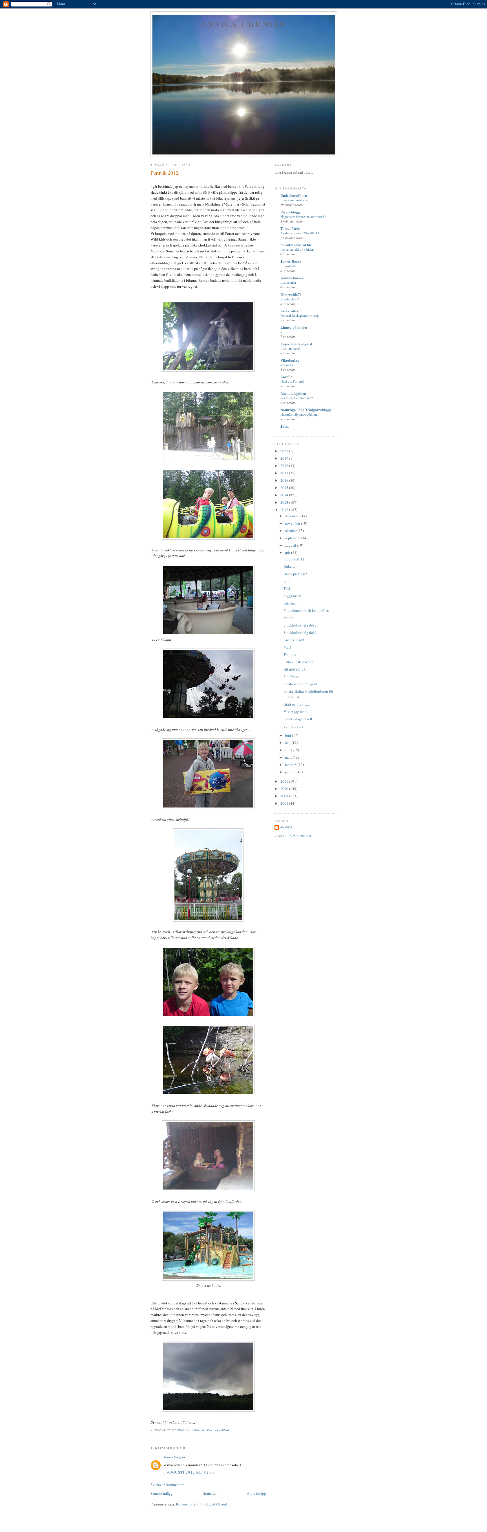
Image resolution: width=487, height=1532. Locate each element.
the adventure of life (296, 244)
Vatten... (290, 617)
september (293, 537)
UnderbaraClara (293, 195)
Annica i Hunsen (243, 24)
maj (288, 742)
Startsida (209, 1493)
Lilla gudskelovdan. (299, 661)
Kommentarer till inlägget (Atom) (201, 1504)
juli (288, 552)
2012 (284, 509)
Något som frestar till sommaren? (303, 216)
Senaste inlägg (161, 1493)
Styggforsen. (293, 595)
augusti (291, 545)
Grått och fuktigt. (297, 704)
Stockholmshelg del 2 (300, 625)
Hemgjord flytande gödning (299, 414)
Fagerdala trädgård (296, 343)
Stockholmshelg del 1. (301, 632)
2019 (284, 458)
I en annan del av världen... (298, 249)
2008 (284, 803)
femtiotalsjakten (293, 393)
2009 (284, 795)
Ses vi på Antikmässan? (296, 398)
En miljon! (287, 266)
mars (289, 757)
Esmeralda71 (291, 294)
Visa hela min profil (293, 835)
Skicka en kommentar (166, 1484)
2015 (284, 487)
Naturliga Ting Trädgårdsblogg (305, 409)
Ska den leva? (289, 299)
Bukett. (289, 566)
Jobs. (284, 426)
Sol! (287, 581)
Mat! (287, 647)
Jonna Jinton (290, 261)
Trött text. (291, 654)
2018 (284, 465)
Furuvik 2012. (294, 559)
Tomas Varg (172, 1456)
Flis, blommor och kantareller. (306, 610)
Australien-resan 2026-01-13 (299, 233)
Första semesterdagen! (300, 683)
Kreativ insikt (294, 639)
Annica (286, 827)
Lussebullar (288, 282)
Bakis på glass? (295, 573)
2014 (284, 494)
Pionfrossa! (292, 676)
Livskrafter (289, 310)
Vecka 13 (286, 365)
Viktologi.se (289, 360)
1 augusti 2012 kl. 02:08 (189, 1472)
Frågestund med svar (294, 200)
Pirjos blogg (290, 212)
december (292, 515)
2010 (284, 788)
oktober (291, 530)
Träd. (287, 588)
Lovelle (286, 376)
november (293, 523)
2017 (284, 472)
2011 (284, 781)
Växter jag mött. (296, 711)
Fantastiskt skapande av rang (299, 315)
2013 (284, 502)
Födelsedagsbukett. (298, 718)
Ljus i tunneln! (290, 348)
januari (290, 771)
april (289, 749)
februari (291, 764)
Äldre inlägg (256, 1493)
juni (288, 735)
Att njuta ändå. (295, 669)
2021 (284, 450)
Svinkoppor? (293, 726)
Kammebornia (292, 277)
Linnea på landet (293, 327)
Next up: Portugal (292, 381)
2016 (284, 480)
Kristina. (290, 603)
